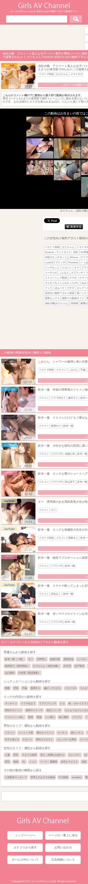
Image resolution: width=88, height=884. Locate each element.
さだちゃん (62, 74)
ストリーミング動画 (56, 277)
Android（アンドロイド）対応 (61, 252)
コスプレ (77, 717)
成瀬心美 (70, 453)
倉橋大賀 (55, 659)
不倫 (82, 369)
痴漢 (30, 717)
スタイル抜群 (29, 754)
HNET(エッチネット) (56, 257)
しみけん (73, 369)
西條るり (73, 537)
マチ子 (70, 288)
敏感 (15, 761)
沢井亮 (67, 666)
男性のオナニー (13, 710)
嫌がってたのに (52, 688)
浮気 (15, 688)
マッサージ (11, 703)
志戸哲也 (79, 666)
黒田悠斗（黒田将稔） (17, 666)
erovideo (77, 777)
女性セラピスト (69, 761)
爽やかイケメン (45, 732)
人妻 (7, 754)
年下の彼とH (12, 739)
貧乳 (7, 761)
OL (23, 761)
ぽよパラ (60, 288)
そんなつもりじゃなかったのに (62, 283)
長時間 (74, 303)
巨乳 (15, 754)
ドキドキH (76, 74)
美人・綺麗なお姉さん (52, 754)
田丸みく (56, 593)
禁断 (7, 688)
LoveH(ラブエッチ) (55, 262)
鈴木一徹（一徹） (14, 659)
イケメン (61, 369)
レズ (62, 703)
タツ (53, 509)
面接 (39, 717)
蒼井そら (73, 397)
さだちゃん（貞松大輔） (46, 666)
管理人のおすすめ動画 (43, 777)
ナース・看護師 (48, 761)
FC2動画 (63, 777)
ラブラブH (57, 453)
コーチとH (50, 272)
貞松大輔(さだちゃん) (56, 303)
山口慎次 (10, 672)
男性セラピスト (44, 739)
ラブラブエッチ (47, 703)
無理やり (56, 425)
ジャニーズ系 (25, 732)
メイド (32, 761)
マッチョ (62, 732)
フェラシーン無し (14, 717)
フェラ (48, 288)
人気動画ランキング (16, 777)
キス (76, 267)
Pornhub (73, 262)
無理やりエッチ (34, 710)
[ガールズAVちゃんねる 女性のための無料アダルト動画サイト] (42, 822)
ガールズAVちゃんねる (43, 881)
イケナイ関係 (46, 74)
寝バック (82, 293)
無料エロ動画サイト (73, 298)
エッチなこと (52, 267)
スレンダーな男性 (66, 739)
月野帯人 (41, 659)
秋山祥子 (70, 481)
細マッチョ (77, 732)
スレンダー (74, 754)
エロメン (67, 267)
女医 (84, 761)
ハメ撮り (50, 717)
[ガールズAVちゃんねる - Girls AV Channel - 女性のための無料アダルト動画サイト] (44, 7)
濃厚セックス (52, 298)
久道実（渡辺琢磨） (29, 672)
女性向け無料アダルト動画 (59, 293)
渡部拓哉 (68, 659)
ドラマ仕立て (58, 397)
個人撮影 (63, 717)
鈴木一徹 (68, 425)
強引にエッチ (53, 710)
